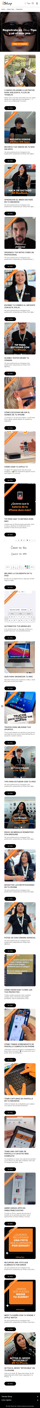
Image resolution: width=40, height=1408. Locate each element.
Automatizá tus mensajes (17, 626)
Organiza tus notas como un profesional (19, 253)
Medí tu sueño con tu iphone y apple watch (19, 1316)
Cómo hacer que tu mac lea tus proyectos (18, 991)
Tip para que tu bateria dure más (18, 520)
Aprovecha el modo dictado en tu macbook (18, 201)
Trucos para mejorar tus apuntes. (17, 728)
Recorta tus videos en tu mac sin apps (19, 148)
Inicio (3, 9)
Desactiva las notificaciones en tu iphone (19, 886)
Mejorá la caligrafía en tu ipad (18, 574)
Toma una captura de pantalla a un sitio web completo (16, 1153)
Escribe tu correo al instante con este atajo (19, 306)
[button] (33, 3)
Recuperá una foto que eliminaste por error (16, 1263)
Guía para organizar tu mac (18, 677)
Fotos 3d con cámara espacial (20, 938)
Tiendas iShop (6, 1396)
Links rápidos (6, 1400)
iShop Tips (10, 9)
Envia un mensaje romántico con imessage (19, 833)
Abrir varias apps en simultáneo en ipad (14, 1209)
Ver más (10, 108)
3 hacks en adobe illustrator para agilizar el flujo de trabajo (19, 92)
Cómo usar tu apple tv (16, 467)
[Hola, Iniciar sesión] (37, 3)
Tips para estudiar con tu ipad (20, 782)
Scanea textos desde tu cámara (16, 359)
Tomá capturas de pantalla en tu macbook (18, 1100)
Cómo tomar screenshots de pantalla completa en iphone (19, 1045)
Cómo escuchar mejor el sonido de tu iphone (17, 413)
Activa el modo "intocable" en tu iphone (19, 1369)
